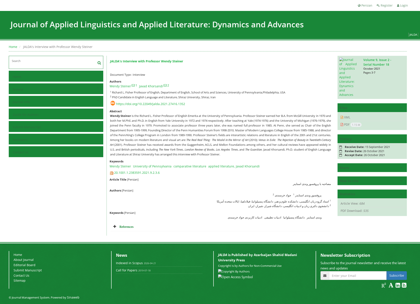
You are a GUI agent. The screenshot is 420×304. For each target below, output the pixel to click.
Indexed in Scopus (129, 263)
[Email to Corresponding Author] (133, 85)
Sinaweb (73, 297)
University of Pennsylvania (152, 166)
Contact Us (20, 152)
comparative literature (189, 166)
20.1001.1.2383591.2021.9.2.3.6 (137, 172)
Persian (366, 5)
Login (403, 5)
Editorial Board (24, 265)
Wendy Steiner (120, 86)
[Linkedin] (398, 285)
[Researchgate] (384, 285)
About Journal (24, 260)
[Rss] (404, 285)
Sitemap (20, 280)
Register (386, 5)
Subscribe (396, 275)
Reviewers (20, 140)
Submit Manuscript (27, 127)
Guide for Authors (26, 114)
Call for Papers (126, 270)
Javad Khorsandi (151, 86)
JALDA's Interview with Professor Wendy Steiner (146, 61)
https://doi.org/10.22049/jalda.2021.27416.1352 (150, 104)
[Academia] (391, 285)
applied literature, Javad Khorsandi (234, 166)
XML (346, 117)
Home (13, 47)
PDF (351, 124)
